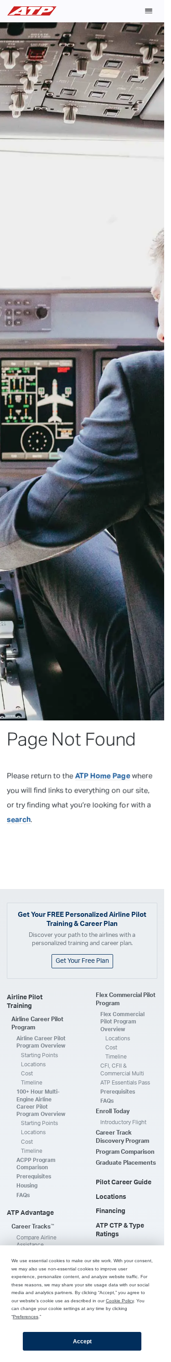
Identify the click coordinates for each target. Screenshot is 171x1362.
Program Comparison (125, 1152)
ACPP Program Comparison (36, 1163)
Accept (82, 1341)
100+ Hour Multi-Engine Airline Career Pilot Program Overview (40, 1103)
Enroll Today (113, 1112)
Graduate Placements (126, 1163)
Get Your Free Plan (82, 961)
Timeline (31, 1082)
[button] (148, 11)
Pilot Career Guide (123, 1182)
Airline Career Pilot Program (37, 1024)
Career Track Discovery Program (122, 1137)
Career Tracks (32, 1226)
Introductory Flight (123, 1122)
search (19, 819)
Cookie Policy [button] (120, 1300)
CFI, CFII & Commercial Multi (122, 1069)
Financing (110, 1211)
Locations (33, 1064)
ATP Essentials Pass (125, 1082)
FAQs (23, 1195)
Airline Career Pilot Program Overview (41, 1042)
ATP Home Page (102, 776)
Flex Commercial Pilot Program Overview (122, 1022)
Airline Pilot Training (24, 1001)
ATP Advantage (30, 1213)
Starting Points (39, 1055)
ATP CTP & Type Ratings (120, 1230)
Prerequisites (33, 1176)
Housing (26, 1185)
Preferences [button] (25, 1316)
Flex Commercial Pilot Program (125, 999)
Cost (27, 1073)
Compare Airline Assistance (36, 1241)
